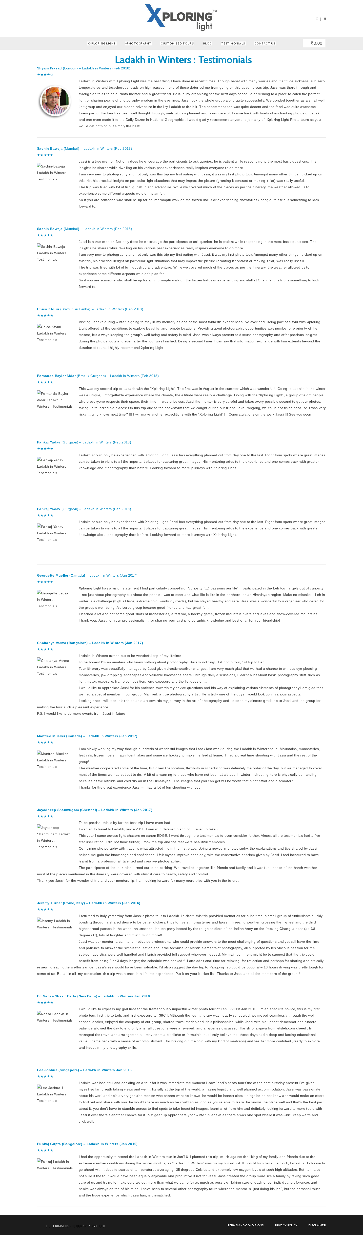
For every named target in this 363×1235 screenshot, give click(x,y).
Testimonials (233, 43)
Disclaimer (317, 1225)
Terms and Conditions (245, 1225)
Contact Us (265, 43)
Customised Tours (177, 43)
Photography (139, 43)
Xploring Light (102, 43)
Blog (207, 43)
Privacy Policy (286, 1225)
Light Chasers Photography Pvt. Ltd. (76, 1226)
